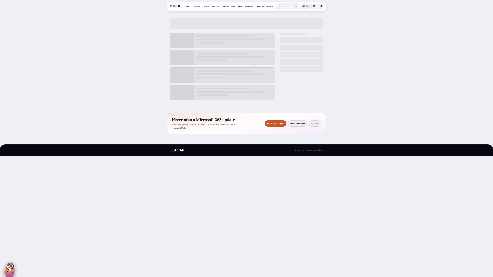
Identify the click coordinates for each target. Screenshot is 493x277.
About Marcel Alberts (265, 6)
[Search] (296, 6)
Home (187, 6)
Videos (206, 6)
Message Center (229, 6)
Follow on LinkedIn (297, 123)
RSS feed (314, 123)
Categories (249, 6)
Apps (240, 6)
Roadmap (215, 6)
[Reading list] (313, 6)
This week (196, 6)
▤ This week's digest (275, 123)
